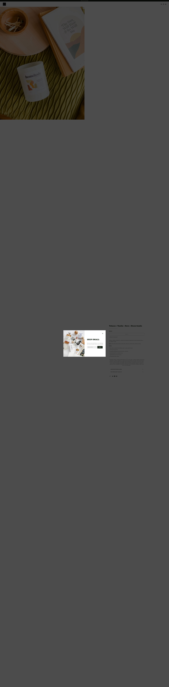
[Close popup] (102, 333)
